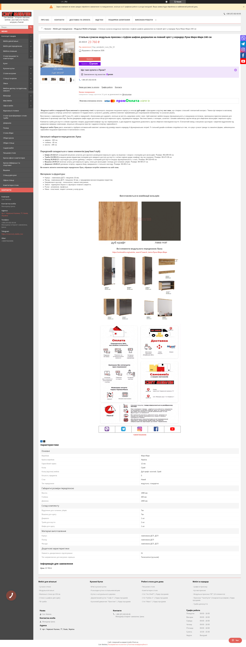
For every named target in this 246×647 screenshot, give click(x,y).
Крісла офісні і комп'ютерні (14, 158)
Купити (90, 59)
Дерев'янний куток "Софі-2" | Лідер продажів (109, 598)
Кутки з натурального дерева (103, 594)
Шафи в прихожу (200, 587)
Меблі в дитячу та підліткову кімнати (15, 89)
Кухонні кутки (8, 68)
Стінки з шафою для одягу (49, 598)
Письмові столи (9, 153)
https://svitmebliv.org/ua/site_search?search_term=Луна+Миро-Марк (139, 252)
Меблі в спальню (10, 51)
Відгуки (99, 20)
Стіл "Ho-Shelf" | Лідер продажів (155, 594)
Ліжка (5, 83)
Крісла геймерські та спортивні (11, 164)
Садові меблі (8, 148)
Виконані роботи (144, 20)
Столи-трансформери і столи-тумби (15, 116)
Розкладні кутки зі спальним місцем (105, 590)
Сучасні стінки (45, 587)
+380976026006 (139, 435)
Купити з (85, 64)
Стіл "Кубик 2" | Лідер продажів (155, 598)
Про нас (45, 20)
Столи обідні (8, 133)
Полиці (6, 128)
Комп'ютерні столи (11, 185)
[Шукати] (30, 27)
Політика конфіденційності (138, 644)
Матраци (7, 96)
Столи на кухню (9, 73)
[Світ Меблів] (16, 14)
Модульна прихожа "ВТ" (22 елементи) (209, 594)
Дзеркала (7, 123)
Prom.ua (135, 642)
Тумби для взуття (201, 604)
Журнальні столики (11, 110)
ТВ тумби (43, 601)
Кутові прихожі (200, 590)
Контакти (59, 20)
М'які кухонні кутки (98, 587)
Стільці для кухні (10, 175)
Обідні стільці (8, 143)
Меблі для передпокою (12, 46)
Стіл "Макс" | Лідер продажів (154, 601)
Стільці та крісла (10, 78)
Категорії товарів (9, 36)
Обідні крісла (8, 138)
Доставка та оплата (79, 20)
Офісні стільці (8, 180)
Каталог (48, 29)
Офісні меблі (8, 106)
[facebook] (41, 442)
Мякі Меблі (7, 101)
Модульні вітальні (46, 590)
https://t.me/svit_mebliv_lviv (12, 234)
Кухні (5, 63)
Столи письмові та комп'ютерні (10, 57)
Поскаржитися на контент (117, 644)
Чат (237, 640)
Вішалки (6, 170)
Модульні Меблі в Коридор (85, 29)
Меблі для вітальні (10, 41)
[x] (44, 442)
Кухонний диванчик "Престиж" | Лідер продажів (111, 601)
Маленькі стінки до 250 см (49, 594)
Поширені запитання (119, 20)
